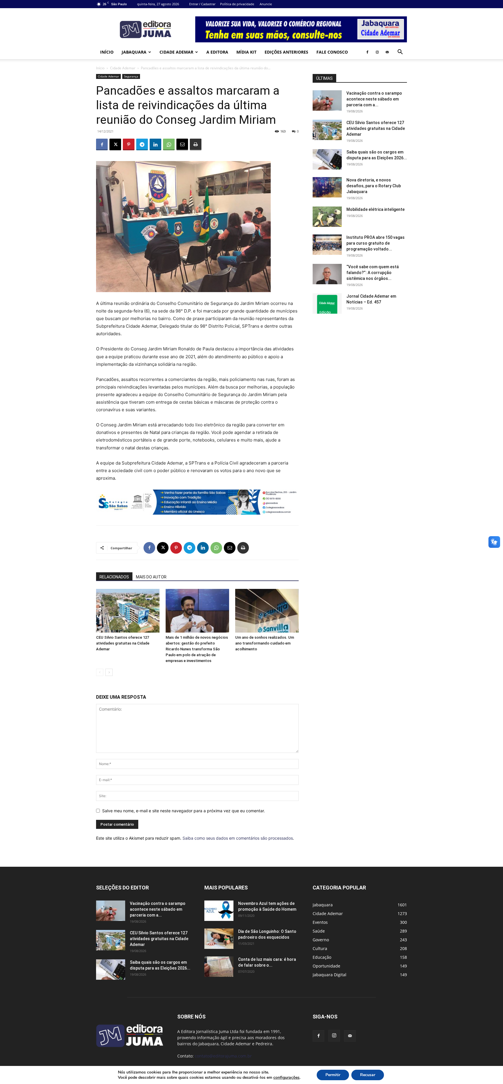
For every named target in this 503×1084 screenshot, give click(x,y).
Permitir (332, 1075)
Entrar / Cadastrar (202, 4)
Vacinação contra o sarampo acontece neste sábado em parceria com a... (374, 99)
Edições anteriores (286, 52)
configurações (286, 1077)
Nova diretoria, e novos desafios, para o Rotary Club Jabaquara (373, 186)
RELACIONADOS (114, 577)
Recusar (367, 1075)
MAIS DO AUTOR (151, 577)
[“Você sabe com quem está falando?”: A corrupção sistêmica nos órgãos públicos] (327, 274)
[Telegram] (142, 144)
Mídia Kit (246, 52)
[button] (400, 52)
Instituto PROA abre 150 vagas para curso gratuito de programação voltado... (375, 243)
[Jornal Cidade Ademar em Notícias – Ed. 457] (327, 303)
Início (107, 52)
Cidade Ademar (176, 52)
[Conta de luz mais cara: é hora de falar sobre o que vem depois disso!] (218, 966)
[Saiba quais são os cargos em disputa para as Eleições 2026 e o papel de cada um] (327, 159)
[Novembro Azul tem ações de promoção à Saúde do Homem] (218, 911)
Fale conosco (332, 52)
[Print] (195, 144)
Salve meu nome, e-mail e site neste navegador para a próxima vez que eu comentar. (183, 810)
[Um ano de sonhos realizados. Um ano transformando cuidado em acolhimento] (267, 611)
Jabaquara (134, 52)
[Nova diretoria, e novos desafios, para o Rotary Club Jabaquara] (327, 187)
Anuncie (266, 4)
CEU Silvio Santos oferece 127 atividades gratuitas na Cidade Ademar (122, 643)
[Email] (182, 144)
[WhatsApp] (169, 144)
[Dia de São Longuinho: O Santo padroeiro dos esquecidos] (218, 938)
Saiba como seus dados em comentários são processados (238, 838)
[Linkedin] (155, 144)
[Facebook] (367, 52)
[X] (115, 144)
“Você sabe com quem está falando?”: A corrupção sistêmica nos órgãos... (372, 272)
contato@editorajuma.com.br (223, 1056)
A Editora (217, 52)
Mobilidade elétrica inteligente (375, 209)
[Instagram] (377, 52)
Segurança (131, 76)
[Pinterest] (128, 144)
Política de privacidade (237, 4)
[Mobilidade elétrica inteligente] (327, 216)
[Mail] (387, 52)
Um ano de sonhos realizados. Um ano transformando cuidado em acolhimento (264, 643)
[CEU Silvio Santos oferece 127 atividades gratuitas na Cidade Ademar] (128, 611)
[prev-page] (99, 672)
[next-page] (109, 672)
